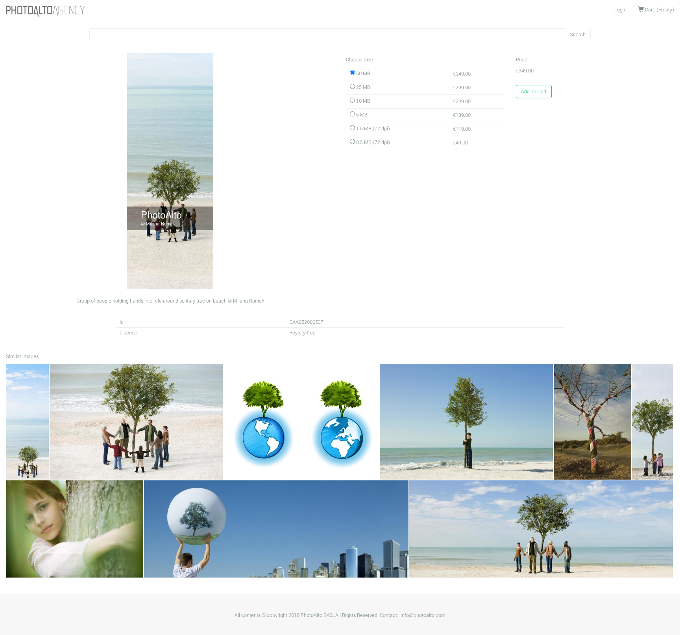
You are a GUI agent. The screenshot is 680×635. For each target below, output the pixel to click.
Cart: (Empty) (659, 9)
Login (620, 9)
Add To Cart (534, 91)
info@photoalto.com (423, 615)
